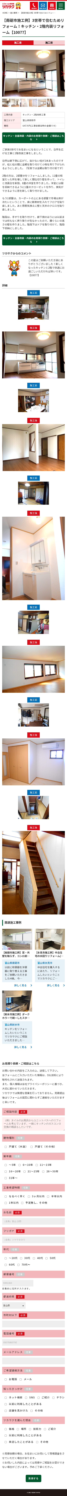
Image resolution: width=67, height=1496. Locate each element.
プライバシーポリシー (39, 1084)
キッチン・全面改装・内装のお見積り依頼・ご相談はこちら (33, 137)
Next (61, 70)
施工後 (18, 42)
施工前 (49, 42)
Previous (5, 70)
